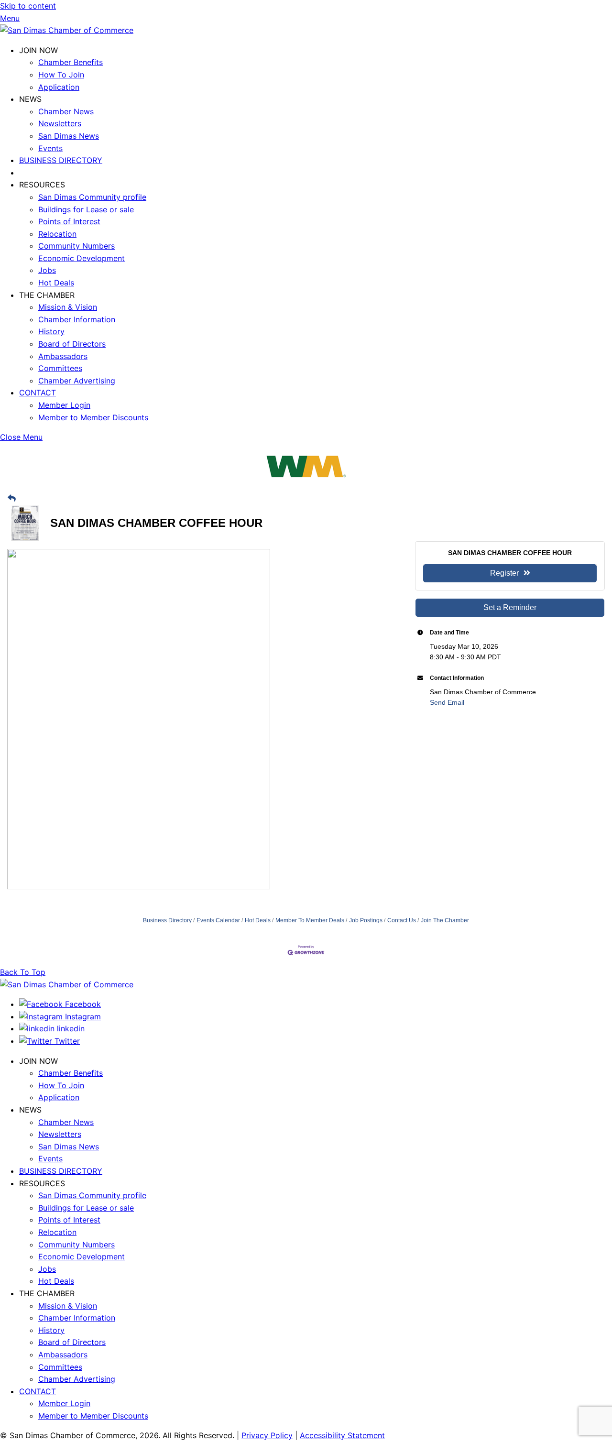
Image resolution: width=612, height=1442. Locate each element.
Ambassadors (62, 356)
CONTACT (37, 392)
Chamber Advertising (76, 380)
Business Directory (167, 920)
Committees (60, 368)
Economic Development (81, 258)
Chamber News (66, 111)
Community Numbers (76, 246)
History (51, 331)
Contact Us (401, 920)
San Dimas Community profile (92, 197)
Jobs (47, 270)
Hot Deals (56, 282)
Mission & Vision (67, 307)
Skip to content (28, 6)
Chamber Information (76, 319)
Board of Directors (72, 344)
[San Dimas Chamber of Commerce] (66, 30)
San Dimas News (68, 136)
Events (50, 148)
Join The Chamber (445, 920)
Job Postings (365, 920)
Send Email (447, 702)
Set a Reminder (509, 607)
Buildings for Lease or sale (86, 209)
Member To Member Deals (309, 920)
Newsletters (59, 123)
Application (58, 87)
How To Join (61, 74)
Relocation (57, 234)
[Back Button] (12, 498)
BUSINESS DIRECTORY (60, 160)
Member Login (64, 405)
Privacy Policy (267, 1435)
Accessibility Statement (342, 1435)
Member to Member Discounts (93, 417)
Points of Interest (69, 221)
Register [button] (504, 573)
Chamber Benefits (70, 62)
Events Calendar (218, 920)
